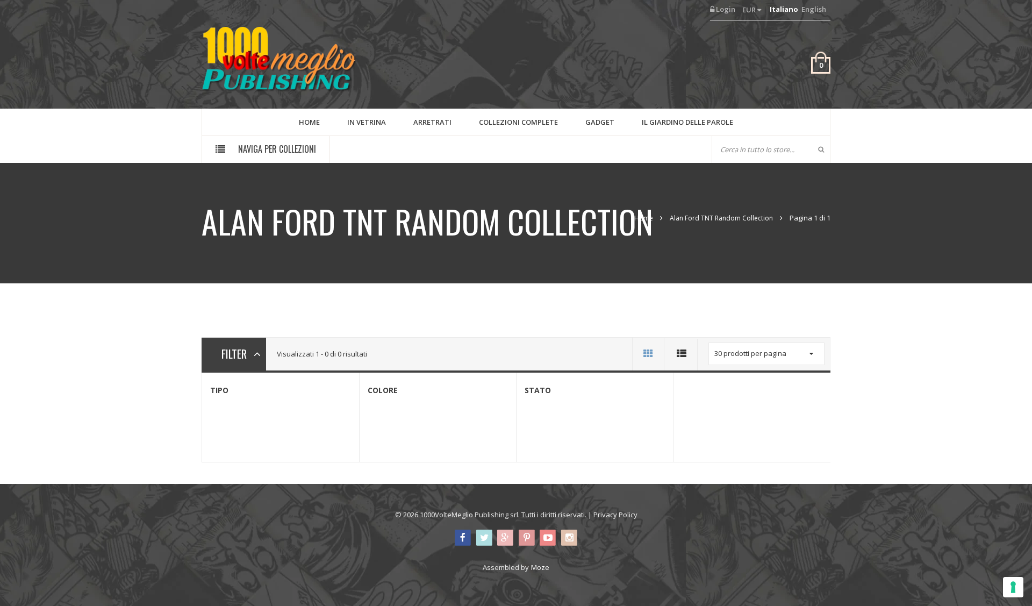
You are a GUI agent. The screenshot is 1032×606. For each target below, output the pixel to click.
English (813, 9)
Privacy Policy (615, 514)
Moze (540, 567)
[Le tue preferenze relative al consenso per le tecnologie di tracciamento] (1013, 587)
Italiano (784, 9)
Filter (234, 354)
